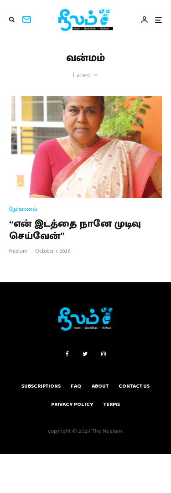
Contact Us (134, 386)
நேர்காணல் (23, 209)
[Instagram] (103, 353)
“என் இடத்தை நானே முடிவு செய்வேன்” (75, 230)
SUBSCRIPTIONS (41, 386)
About (100, 386)
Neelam (18, 250)
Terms (112, 404)
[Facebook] (67, 353)
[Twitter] (85, 353)
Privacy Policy (72, 404)
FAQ (76, 386)
